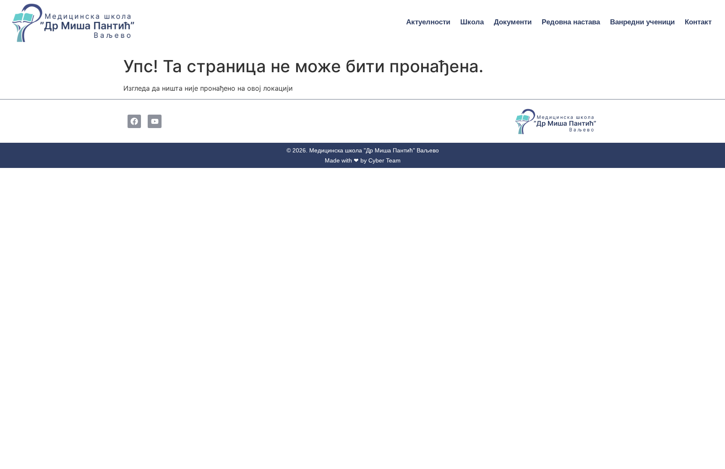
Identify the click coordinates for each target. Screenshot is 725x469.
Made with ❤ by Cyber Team (363, 160)
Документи (513, 22)
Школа (472, 22)
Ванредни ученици (642, 22)
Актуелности (428, 22)
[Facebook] (134, 121)
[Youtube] (154, 121)
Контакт (698, 22)
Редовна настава (571, 22)
